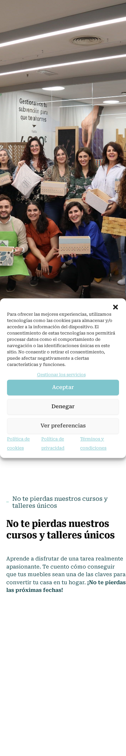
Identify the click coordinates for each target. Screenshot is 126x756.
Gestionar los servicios (61, 374)
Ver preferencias (63, 426)
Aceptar (63, 387)
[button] (115, 306)
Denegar (63, 407)
